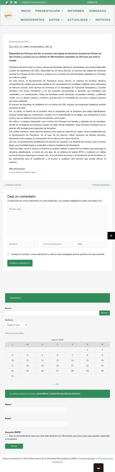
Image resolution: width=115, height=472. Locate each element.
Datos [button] (54, 19)
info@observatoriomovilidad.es (34, 2)
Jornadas (97, 10)
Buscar (8, 308)
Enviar (14, 446)
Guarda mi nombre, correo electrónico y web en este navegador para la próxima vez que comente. (58, 254)
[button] (49, 10)
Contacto (92, 2)
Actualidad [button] (77, 19)
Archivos (9, 320)
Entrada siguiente (102, 185)
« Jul (56, 384)
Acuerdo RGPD (13, 432)
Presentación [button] (47, 10)
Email (8, 418)
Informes (76, 10)
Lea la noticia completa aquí (22, 172)
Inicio (26, 10)
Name (8, 404)
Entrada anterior (12, 185)
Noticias (103, 19)
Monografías (32, 19)
